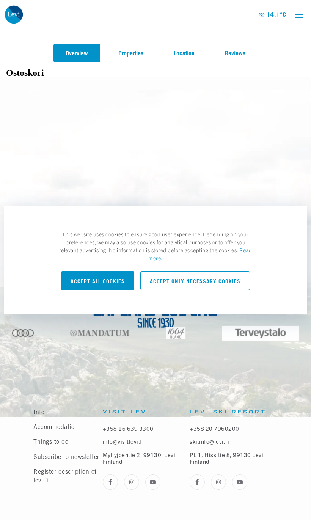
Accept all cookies (98, 281)
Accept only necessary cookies (195, 281)
